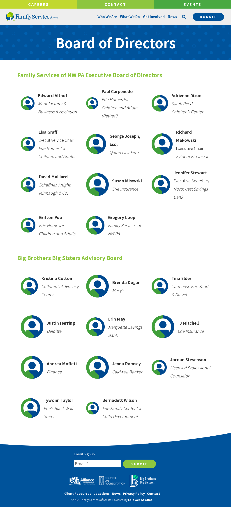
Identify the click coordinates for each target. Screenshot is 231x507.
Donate (208, 16)
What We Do (130, 16)
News (172, 16)
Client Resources (77, 493)
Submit (139, 464)
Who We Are (107, 16)
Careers (38, 4)
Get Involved (154, 16)
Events (192, 4)
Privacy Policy (134, 493)
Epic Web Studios (140, 500)
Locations (102, 493)
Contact (115, 4)
